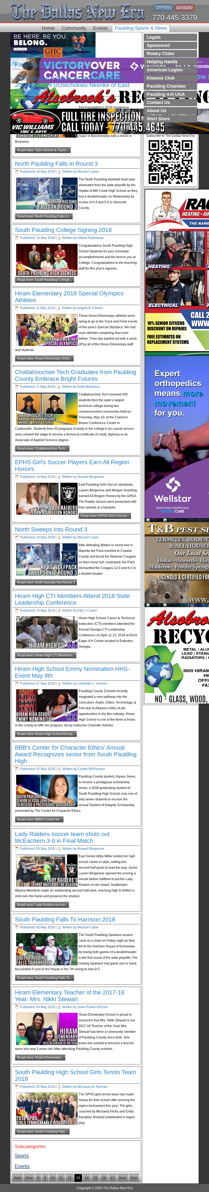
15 (95, 1178)
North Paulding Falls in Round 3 (56, 163)
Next (122, 1178)
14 (87, 1178)
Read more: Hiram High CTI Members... (45, 655)
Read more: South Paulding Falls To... (44, 978)
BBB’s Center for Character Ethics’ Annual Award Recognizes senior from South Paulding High (76, 754)
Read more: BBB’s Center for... (39, 819)
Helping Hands (162, 61)
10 (52, 1178)
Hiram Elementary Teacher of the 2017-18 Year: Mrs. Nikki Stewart (69, 995)
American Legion (165, 69)
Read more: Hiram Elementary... (40, 1057)
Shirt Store (158, 118)
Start (17, 1178)
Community (74, 28)
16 (104, 1178)
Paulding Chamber (166, 86)
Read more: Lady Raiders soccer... (42, 905)
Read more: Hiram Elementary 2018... (44, 358)
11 (61, 1178)
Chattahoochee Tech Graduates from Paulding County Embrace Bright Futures (75, 375)
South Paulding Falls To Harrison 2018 (65, 919)
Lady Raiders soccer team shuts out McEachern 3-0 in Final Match (62, 837)
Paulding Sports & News (141, 28)
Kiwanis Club (161, 78)
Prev (29, 1178)
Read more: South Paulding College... (44, 280)
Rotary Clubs (160, 53)
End (134, 1178)
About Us (156, 110)
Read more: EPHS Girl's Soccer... (105, 516)
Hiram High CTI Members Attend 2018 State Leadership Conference (72, 599)
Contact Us (158, 102)
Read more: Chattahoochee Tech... (42, 448)
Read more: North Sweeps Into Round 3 (46, 582)
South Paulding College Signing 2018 (63, 230)
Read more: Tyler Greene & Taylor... (43, 150)
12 (69, 1178)
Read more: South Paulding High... (42, 1131)
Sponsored (158, 45)
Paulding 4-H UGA (166, 94)
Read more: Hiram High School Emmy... (46, 734)
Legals (154, 37)
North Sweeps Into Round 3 (51, 529)
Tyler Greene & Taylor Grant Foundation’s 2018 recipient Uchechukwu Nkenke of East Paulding (72, 85)
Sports (22, 1155)
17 (112, 1178)
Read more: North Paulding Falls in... (44, 216)
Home (48, 28)
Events (100, 28)
